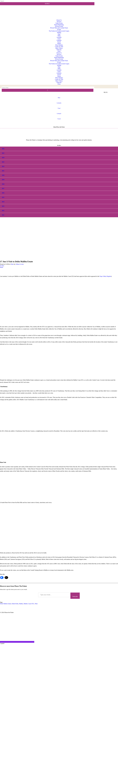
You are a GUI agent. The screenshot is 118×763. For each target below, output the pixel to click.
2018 (3, 184)
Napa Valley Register (105, 276)
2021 (3, 170)
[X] (59, 762)
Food (59, 108)
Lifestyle (59, 113)
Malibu (21, 603)
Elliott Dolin (15, 603)
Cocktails (59, 103)
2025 (3, 153)
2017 (3, 188)
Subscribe (75, 596)
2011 (3, 215)
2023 (3, 162)
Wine (12, 264)
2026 (3, 148)
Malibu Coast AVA (29, 603)
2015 (3, 197)
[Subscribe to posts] (106, 8)
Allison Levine (20, 264)
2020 (3, 175)
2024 (3, 157)
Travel (59, 118)
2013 (3, 206)
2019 (3, 179)
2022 (3, 166)
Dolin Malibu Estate (5, 603)
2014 (3, 201)
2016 (3, 193)
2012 (3, 210)
